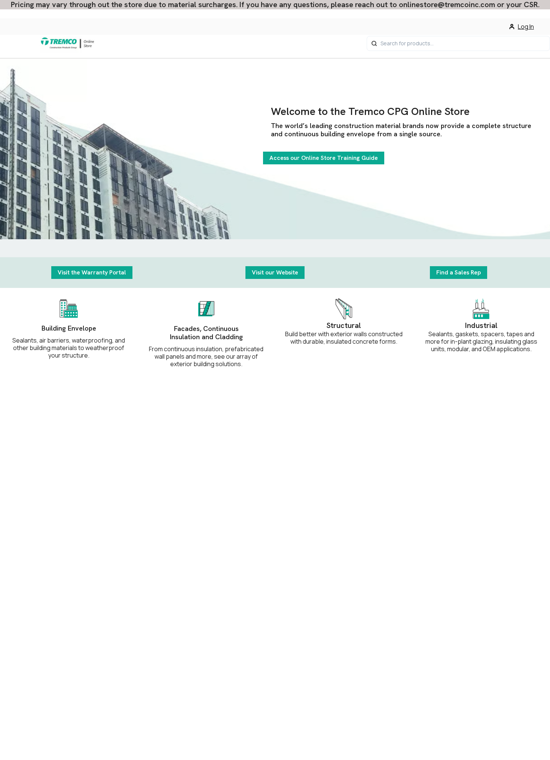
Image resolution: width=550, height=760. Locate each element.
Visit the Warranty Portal (92, 272)
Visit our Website (275, 272)
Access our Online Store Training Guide (323, 158)
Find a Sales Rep (458, 272)
